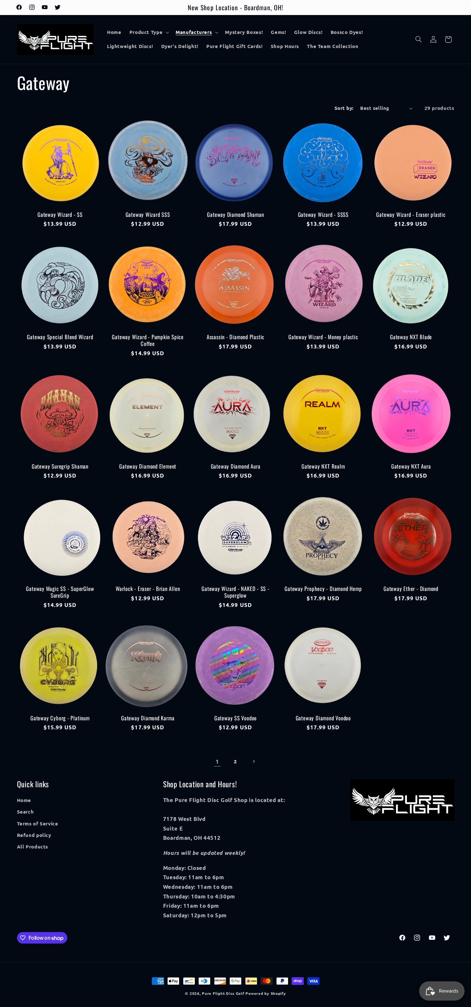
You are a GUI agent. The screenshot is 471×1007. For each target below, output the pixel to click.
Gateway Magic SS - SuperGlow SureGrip (60, 592)
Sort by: (344, 108)
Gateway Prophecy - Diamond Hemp (323, 588)
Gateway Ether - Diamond (411, 588)
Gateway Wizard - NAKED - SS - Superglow (235, 592)
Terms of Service (37, 823)
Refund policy (34, 835)
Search (25, 812)
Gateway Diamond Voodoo (323, 718)
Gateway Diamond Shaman (235, 214)
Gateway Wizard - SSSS (323, 214)
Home (24, 800)
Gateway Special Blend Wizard (60, 336)
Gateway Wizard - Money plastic (323, 336)
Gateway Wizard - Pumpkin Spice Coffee (147, 340)
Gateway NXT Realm (323, 466)
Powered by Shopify (265, 993)
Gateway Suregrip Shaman (60, 466)
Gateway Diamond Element (147, 466)
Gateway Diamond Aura (235, 466)
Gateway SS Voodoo (235, 718)
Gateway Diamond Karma (147, 718)
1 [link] (217, 761)
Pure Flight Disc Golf (223, 993)
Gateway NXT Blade (411, 336)
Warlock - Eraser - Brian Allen (148, 588)
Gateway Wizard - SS (60, 214)
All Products (32, 847)
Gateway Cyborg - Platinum (60, 718)
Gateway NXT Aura (411, 466)
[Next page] (253, 761)
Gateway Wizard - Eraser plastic (410, 214)
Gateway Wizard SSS (148, 214)
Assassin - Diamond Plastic (235, 336)
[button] (148, 32)
